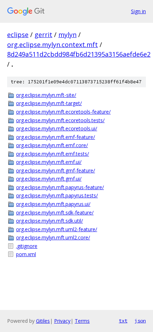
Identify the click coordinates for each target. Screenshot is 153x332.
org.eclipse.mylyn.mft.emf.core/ (52, 145)
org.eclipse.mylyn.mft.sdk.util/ (49, 220)
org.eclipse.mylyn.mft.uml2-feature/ (56, 229)
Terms (82, 320)
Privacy (62, 320)
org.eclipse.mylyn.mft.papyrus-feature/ (60, 187)
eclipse (17, 34)
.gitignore (26, 246)
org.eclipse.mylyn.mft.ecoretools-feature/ (63, 111)
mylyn (67, 34)
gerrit (43, 34)
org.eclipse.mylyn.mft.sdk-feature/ (55, 212)
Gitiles (43, 320)
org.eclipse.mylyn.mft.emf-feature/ (55, 137)
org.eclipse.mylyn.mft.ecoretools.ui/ (56, 128)
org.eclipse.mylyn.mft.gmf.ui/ (48, 178)
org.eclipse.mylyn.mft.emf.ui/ (48, 162)
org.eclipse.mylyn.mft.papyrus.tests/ (57, 195)
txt (123, 320)
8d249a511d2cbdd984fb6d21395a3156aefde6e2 (79, 54)
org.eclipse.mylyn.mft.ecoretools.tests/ (60, 120)
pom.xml (26, 254)
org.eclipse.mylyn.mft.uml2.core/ (53, 237)
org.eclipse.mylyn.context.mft (52, 44)
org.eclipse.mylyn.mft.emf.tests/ (52, 153)
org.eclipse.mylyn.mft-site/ (46, 95)
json (140, 320)
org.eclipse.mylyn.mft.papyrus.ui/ (53, 204)
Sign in (138, 11)
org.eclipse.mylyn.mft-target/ (49, 103)
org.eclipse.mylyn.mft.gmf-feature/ (55, 170)
